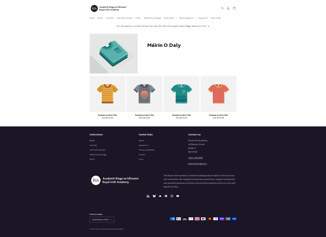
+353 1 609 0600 (195, 157)
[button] (170, 18)
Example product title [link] (107, 115)
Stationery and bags (98, 154)
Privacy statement (146, 150)
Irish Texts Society (97, 150)
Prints (92, 159)
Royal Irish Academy (102, 229)
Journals (93, 145)
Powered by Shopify (116, 229)
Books (92, 140)
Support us (143, 145)
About (141, 140)
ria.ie (141, 159)
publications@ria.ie (197, 163)
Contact (142, 154)
